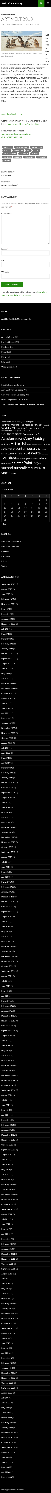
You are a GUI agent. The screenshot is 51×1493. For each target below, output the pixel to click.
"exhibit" (46, 425)
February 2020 (7, 773)
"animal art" (6, 421)
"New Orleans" (24, 431)
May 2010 (5, 1348)
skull (39, 464)
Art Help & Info (7, 337)
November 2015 (8, 1021)
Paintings (5, 347)
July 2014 (5, 1100)
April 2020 (5, 763)
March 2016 (6, 1001)
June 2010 (5, 1343)
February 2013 (7, 1184)
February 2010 (7, 1363)
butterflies (31, 444)
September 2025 (8, 584)
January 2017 (7, 951)
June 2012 (5, 1224)
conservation (8, 448)
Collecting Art (21, 390)
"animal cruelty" (17, 422)
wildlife (13, 473)
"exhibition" (7, 427)
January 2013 (7, 1189)
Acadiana (8, 438)
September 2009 (8, 1388)
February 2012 (7, 1244)
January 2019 (7, 832)
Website (5, 272)
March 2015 (6, 1060)
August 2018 (6, 857)
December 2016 (8, 956)
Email (4, 260)
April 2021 (5, 713)
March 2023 (6, 639)
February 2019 (7, 827)
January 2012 (7, 1249)
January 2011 (7, 1308)
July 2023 (5, 629)
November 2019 (8, 782)
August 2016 (6, 976)
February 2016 (7, 1006)
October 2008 (7, 1442)
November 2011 (8, 1259)
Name (4, 248)
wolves (7, 160)
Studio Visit (19, 385)
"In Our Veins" (37, 147)
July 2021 (5, 703)
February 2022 (7, 683)
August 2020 (6, 743)
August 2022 (6, 663)
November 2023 (8, 624)
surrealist (42, 157)
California (38, 444)
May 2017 (5, 931)
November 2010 (8, 1318)
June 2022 (5, 668)
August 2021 (6, 698)
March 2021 (6, 718)
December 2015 (8, 1016)
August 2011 (6, 1274)
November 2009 (8, 1378)
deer (44, 449)
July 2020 (5, 748)
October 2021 (7, 693)
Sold (3, 362)
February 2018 (7, 887)
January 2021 (7, 723)
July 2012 (5, 1219)
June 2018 (5, 867)
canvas (46, 444)
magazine (27, 459)
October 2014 (7, 1085)
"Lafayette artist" (36, 428)
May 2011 (5, 1288)
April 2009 (5, 1412)
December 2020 (8, 728)
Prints (4, 357)
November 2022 (8, 653)
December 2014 (8, 1075)
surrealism (29, 157)
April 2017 (5, 936)
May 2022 (5, 673)
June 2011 (5, 1283)
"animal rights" (28, 422)
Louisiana (24, 154)
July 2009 (5, 1398)
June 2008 (5, 1462)
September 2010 (8, 1328)
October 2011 (7, 1264)
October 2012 (7, 1204)
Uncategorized (7, 367)
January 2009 (7, 1427)
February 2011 (7, 1303)
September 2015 (8, 1030)
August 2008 (6, 1452)
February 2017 (7, 946)
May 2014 (5, 1110)
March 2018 (6, 882)
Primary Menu (47, 3)
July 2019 (5, 802)
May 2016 (5, 991)
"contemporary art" (32, 424)
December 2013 (8, 1135)
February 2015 (7, 1065)
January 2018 (7, 892)
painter (35, 154)
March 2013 (6, 1179)
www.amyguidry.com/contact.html (23, 124)
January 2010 (7, 1368)
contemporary (10, 154)
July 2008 (5, 1457)
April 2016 (5, 996)
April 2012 (5, 1234)
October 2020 (7, 738)
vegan (5, 472)
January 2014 (7, 1130)
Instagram (5, 556)
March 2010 (6, 1358)
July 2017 (5, 921)
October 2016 (7, 966)
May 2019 (5, 812)
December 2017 (8, 897)
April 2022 (5, 678)
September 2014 (8, 1090)
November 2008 (8, 1437)
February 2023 (7, 644)
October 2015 (7, 1025)
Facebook (5, 551)
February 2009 (7, 1422)
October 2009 (7, 1383)
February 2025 (7, 599)
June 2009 (5, 1403)
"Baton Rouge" (22, 147)
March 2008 (6, 1477)
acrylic (7, 150)
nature (42, 458)
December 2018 (8, 837)
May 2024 (5, 609)
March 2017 (6, 941)
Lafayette (33, 453)
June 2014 (5, 1105)
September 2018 (8, 852)
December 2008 (8, 1432)
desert (4, 454)
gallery (21, 453)
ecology (12, 453)
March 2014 (6, 1120)
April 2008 (5, 1472)
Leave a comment (32, 24)
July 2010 (5, 1338)
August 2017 (6, 916)
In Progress (7, 173)
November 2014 (8, 1080)
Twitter (4, 566)
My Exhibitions (8, 14)
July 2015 (5, 1040)
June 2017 (5, 926)
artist (36, 150)
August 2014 (6, 1095)
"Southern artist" (11, 434)
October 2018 (7, 847)
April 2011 (5, 1293)
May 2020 (5, 758)
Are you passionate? (9, 183)
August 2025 (6, 589)
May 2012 (5, 1229)
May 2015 (5, 1050)
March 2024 (6, 614)
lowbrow (20, 458)
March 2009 (6, 1417)
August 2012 (6, 1214)
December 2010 (8, 1313)
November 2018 (8, 842)
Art (28, 150)
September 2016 (8, 971)
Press (3, 352)
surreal (17, 157)
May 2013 (5, 1169)
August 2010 (6, 1333)
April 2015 (5, 1055)
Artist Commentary (11, 3)
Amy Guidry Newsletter (11, 541)
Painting (7, 157)
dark (39, 449)
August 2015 (6, 1035)
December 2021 (8, 688)
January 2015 (7, 1070)
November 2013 (8, 1140)
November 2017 (8, 901)
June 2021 (5, 708)
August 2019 (6, 797)
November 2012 (8, 1199)
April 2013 (5, 1174)
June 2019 (5, 807)
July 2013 (5, 1159)
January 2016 (7, 1011)
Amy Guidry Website (10, 546)
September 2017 (8, 911)
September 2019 (8, 792)
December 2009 (8, 1373)
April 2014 (5, 1115)
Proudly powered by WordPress (12, 1490)
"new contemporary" (10, 431)
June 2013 (5, 1164)
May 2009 (5, 1407)
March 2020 (6, 768)
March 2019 (6, 822)
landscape (44, 454)
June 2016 (5, 986)
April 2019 (5, 817)
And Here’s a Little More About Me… (16, 319)
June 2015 (5, 1045)
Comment (6, 213)
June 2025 (5, 594)
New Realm (6, 463)
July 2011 (5, 1278)
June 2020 (5, 753)
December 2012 (8, 1194)
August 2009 (6, 1393)
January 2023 (7, 648)
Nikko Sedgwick (8, 400)
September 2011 (8, 1269)
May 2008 (5, 1467)
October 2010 (7, 1323)
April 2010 (5, 1353)
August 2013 (6, 1154)
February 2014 (7, 1125)
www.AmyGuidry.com (11, 114)
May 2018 (5, 872)
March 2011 (6, 1298)
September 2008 (8, 1447)
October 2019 (7, 787)
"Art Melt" (8, 147)
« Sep (4, 524)
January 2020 (7, 777)
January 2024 (7, 619)
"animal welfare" (10, 424)
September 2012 (8, 1209)
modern (34, 458)
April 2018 (5, 877)
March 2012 (6, 1239)
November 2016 (8, 961)
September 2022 (8, 658)
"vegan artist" (31, 434)
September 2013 (8, 1150)
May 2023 (5, 634)
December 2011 (8, 1254)
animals (5, 444)
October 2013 (7, 1145)
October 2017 (7, 906)
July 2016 (5, 981)
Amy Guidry (18, 24)
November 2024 (8, 604)
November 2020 (8, 733)
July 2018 (5, 862)
